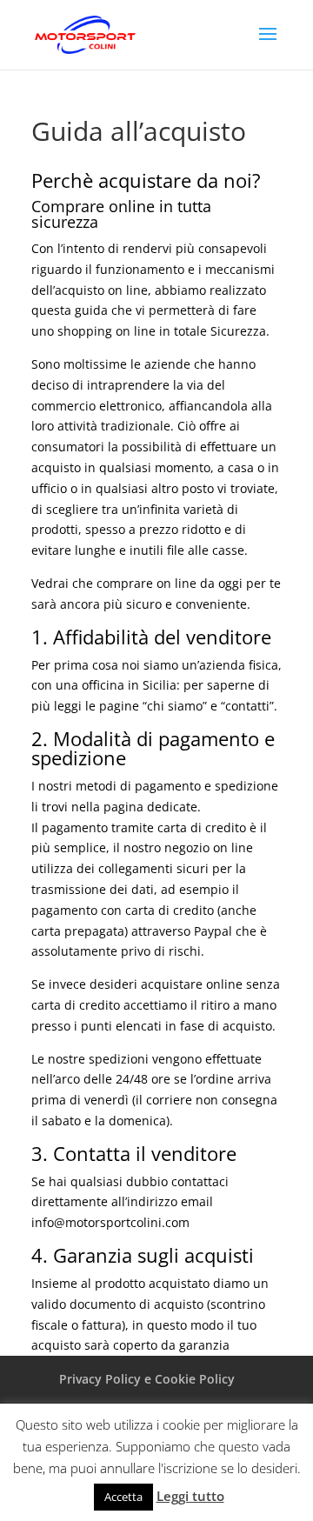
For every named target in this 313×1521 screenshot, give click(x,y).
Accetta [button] (123, 1496)
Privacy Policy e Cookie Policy (147, 1379)
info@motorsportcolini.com (110, 1222)
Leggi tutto (190, 1495)
